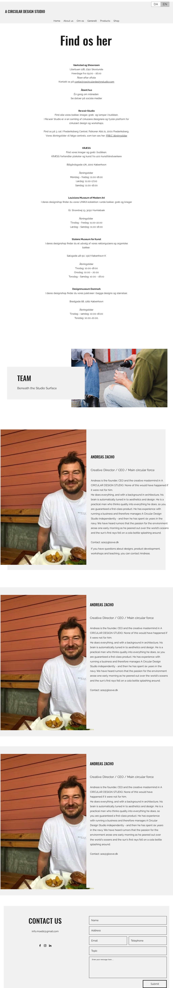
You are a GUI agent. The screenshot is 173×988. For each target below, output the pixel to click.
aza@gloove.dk (110, 542)
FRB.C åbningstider (116, 135)
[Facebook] (40, 945)
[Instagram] (45, 945)
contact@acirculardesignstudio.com (94, 81)
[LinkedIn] (50, 945)
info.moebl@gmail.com (45, 931)
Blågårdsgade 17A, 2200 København (86, 164)
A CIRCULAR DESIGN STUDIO (25, 11)
